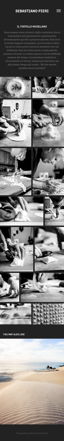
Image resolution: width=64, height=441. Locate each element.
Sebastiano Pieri (32, 10)
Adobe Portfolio (39, 433)
